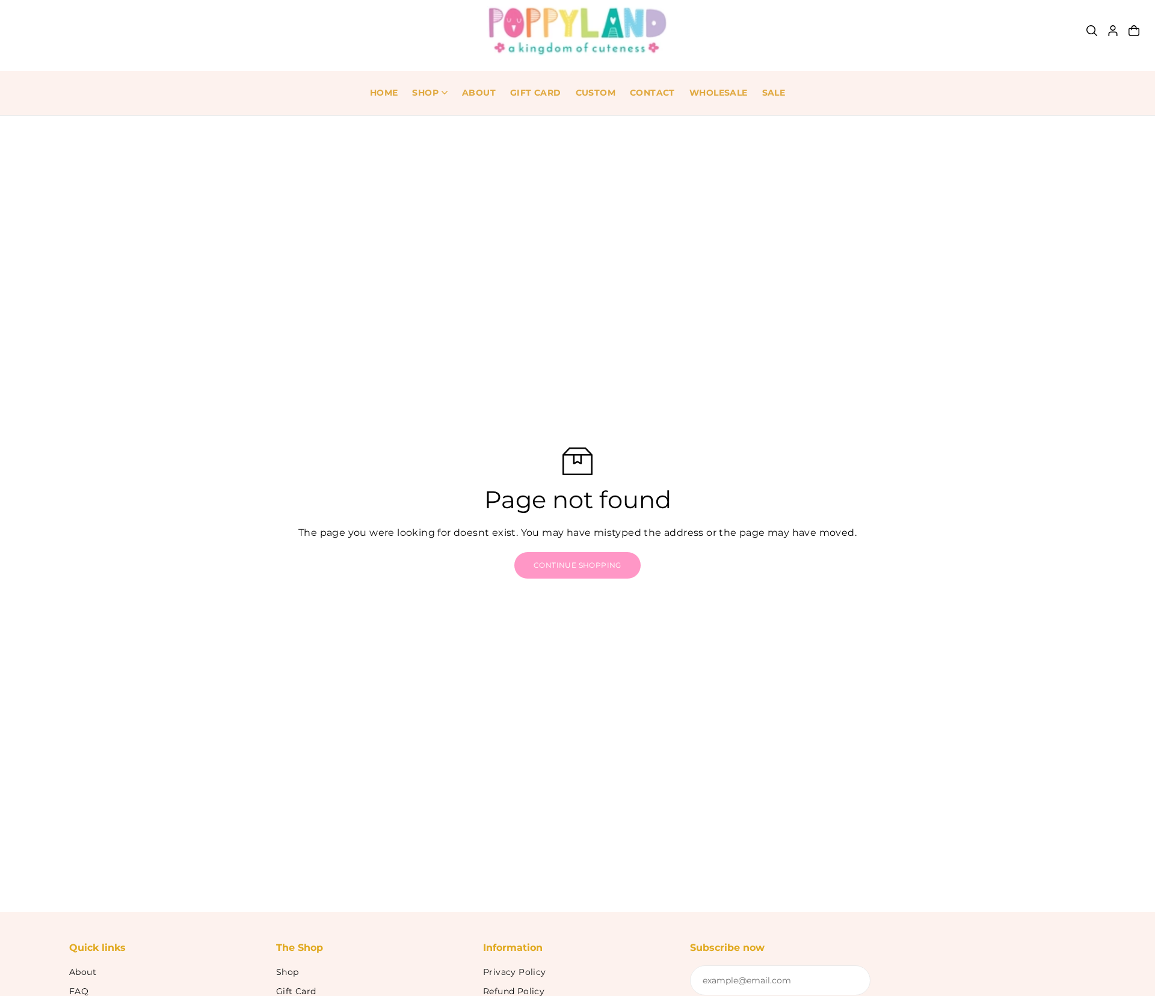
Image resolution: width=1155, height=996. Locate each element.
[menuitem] (384, 93)
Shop (287, 972)
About (82, 972)
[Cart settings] (1134, 31)
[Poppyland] (577, 31)
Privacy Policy (514, 972)
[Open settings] (1092, 31)
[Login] (1113, 31)
